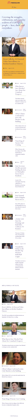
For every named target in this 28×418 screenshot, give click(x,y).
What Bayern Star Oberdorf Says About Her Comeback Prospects (20, 90)
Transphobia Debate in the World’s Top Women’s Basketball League (19, 251)
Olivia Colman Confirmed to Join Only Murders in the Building (20, 117)
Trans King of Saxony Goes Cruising (19, 143)
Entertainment (19, 110)
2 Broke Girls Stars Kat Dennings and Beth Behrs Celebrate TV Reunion (19, 224)
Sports (18, 83)
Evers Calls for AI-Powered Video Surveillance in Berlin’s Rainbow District (12, 309)
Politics (6, 68)
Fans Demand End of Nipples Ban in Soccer (20, 197)
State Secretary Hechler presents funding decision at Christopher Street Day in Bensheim (20, 171)
